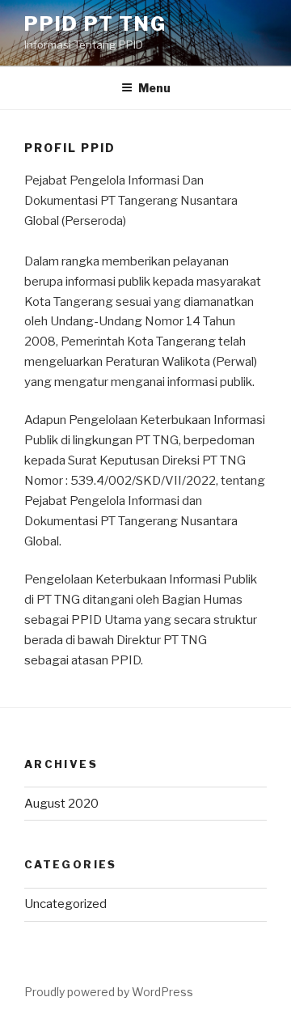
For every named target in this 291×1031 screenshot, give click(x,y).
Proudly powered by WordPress (108, 992)
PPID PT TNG (95, 24)
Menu (154, 88)
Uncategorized (65, 904)
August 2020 (61, 803)
